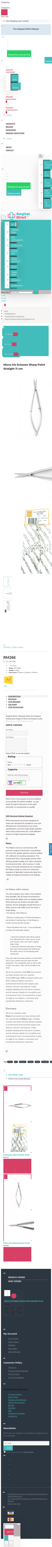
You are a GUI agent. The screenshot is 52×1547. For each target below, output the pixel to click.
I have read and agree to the (20, 1452)
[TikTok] (10, 1479)
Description (14, 696)
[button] (47, 174)
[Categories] (3, 213)
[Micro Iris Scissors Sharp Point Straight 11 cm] (7, 1293)
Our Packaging (15, 707)
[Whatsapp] (8, 49)
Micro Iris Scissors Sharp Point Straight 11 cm (20, 319)
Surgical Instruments (16, 260)
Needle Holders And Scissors (14, 316)
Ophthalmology (17, 285)
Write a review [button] (17, 647)
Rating (10, 762)
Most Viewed (14, 1281)
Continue (24, 793)
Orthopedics (16, 280)
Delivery (12, 705)
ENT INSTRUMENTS (17, 239)
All (13, 224)
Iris (16, 1062)
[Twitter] (8, 43)
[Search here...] (3, 218)
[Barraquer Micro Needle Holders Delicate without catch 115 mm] (19, 1122)
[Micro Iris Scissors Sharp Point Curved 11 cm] (19, 1210)
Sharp (30, 1062)
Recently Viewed (16, 1277)
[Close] (3, 33)
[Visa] (11, 1513)
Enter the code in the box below (18, 775)
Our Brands (14, 702)
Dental (14, 267)
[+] (17, 1530)
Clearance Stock (15, 231)
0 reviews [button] (7, 647)
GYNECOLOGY (17, 245)
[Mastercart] (11, 1519)
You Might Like (15, 1075)
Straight (45, 1062)
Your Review (10, 737)
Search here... (5, 292)
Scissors (23, 1062)
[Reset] (4, 12)
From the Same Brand (19, 1079)
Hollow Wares (14, 273)
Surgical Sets (15, 252)
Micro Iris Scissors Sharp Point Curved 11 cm (17, 1243)
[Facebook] (8, 41)
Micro (10, 1062)
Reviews (12, 699)
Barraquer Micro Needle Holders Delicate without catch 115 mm (17, 1155)
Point (37, 1062)
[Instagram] (8, 46)
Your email (6, 1440)
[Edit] (2, 26)
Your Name (9, 730)
